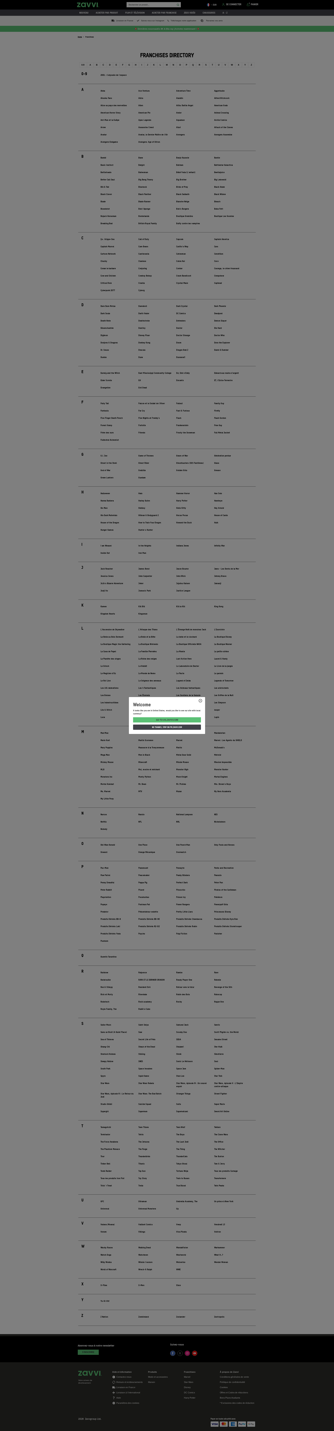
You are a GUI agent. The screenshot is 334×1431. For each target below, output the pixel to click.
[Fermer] (194, 693)
